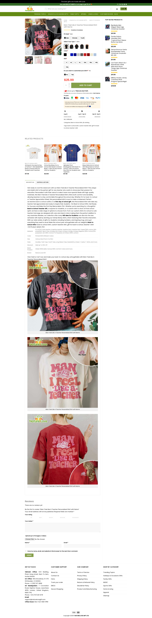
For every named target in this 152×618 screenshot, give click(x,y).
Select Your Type (69, 42)
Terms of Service (83, 572)
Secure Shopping (57, 589)
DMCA (53, 586)
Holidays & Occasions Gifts (58, 14)
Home (65, 20)
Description (30, 182)
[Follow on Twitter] (121, 4)
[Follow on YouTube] (126, 4)
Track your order (57, 582)
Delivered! (97, 116)
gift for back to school (75, 225)
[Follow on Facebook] (117, 4)
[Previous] (27, 36)
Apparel (83, 14)
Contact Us (55, 576)
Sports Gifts (107, 586)
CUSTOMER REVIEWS (106, 14)
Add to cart (85, 85)
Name (27, 543)
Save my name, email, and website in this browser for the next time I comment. (52, 551)
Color (66, 51)
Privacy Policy (82, 576)
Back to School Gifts (76, 122)
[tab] (30, 182)
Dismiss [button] (88, 2)
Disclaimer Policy (83, 586)
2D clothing (86, 122)
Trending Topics (109, 572)
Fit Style (66, 34)
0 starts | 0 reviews (77, 30)
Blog (116, 14)
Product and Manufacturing (87, 589)
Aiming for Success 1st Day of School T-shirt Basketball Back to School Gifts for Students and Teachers (34, 167)
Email (66, 543)
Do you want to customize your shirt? (76, 71)
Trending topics (40, 14)
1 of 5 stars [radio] (27, 517)
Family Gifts (74, 14)
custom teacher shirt (85, 126)
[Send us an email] (122, 4)
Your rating (28, 515)
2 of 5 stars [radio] (36, 517)
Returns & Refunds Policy (86, 582)
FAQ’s (53, 579)
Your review (29, 521)
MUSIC (105, 582)
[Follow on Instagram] (119, 4)
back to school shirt (73, 126)
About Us (54, 572)
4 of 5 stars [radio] (57, 517)
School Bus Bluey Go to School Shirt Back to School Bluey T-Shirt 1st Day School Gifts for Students (53, 167)
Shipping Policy (82, 579)
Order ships (82, 116)
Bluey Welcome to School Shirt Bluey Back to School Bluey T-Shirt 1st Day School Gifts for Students (91, 167)
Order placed (67, 116)
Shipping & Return (42, 182)
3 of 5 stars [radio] (46, 517)
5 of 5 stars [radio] (69, 517)
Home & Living (93, 14)
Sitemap (106, 596)
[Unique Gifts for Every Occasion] (31, 9)
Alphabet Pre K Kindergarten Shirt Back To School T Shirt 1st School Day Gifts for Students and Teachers (71, 168)
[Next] (58, 36)
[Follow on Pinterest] (124, 4)
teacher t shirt (74, 128)
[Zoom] (27, 53)
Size (65, 59)
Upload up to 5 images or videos (35, 536)
